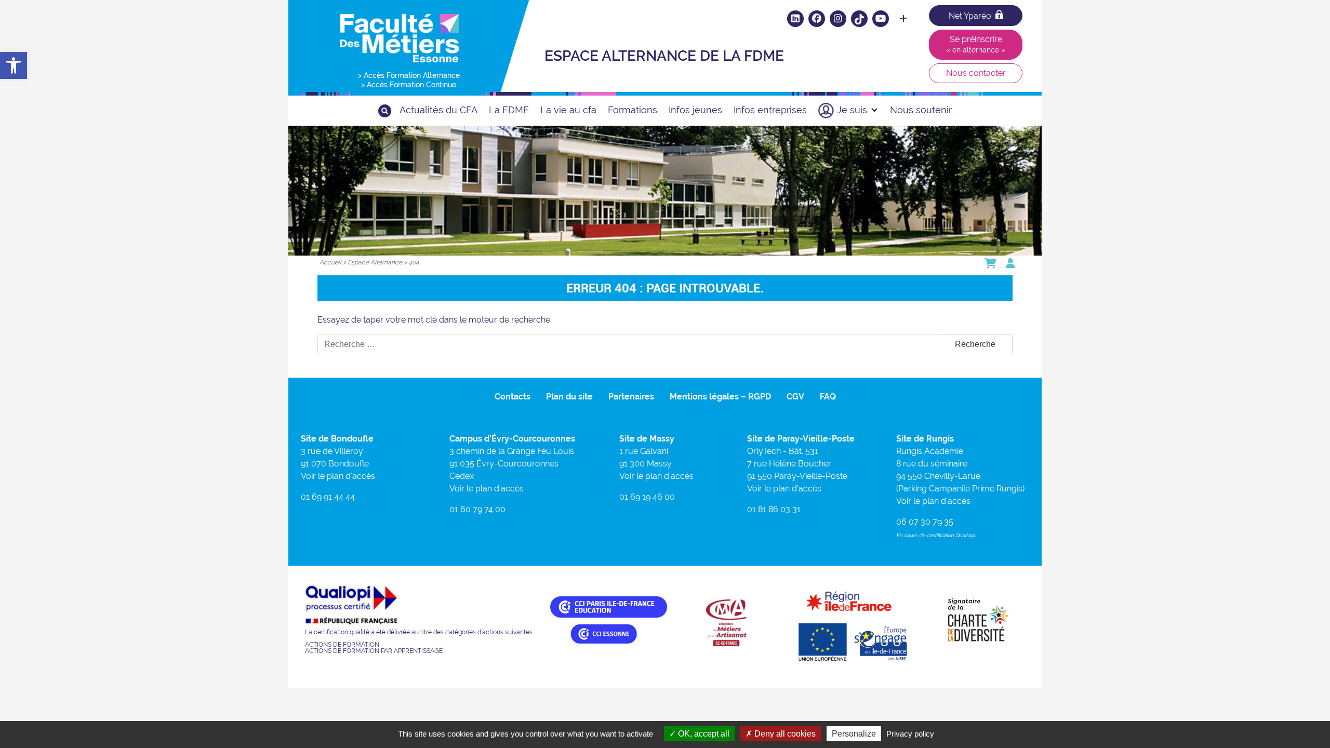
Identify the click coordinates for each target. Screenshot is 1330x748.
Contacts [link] (512, 397)
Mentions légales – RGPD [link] (720, 397)
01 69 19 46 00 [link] (647, 497)
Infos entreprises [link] (770, 109)
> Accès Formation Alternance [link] (409, 75)
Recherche (975, 344)
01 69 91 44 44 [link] (328, 497)
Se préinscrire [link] (975, 44)
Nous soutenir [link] (921, 109)
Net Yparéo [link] (970, 16)
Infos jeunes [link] (695, 109)
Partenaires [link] (631, 397)
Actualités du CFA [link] (438, 109)
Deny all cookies (784, 733)
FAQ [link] (828, 397)
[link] (13, 65)
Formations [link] (632, 109)
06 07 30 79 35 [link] (924, 522)
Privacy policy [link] (910, 733)
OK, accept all (702, 733)
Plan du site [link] (569, 397)
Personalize (854, 733)
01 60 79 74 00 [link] (477, 509)
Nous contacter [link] (976, 73)
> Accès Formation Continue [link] (408, 85)
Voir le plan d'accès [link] (338, 476)
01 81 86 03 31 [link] (774, 509)
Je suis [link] (852, 109)
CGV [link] (795, 397)
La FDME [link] (509, 109)
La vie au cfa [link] (568, 109)
